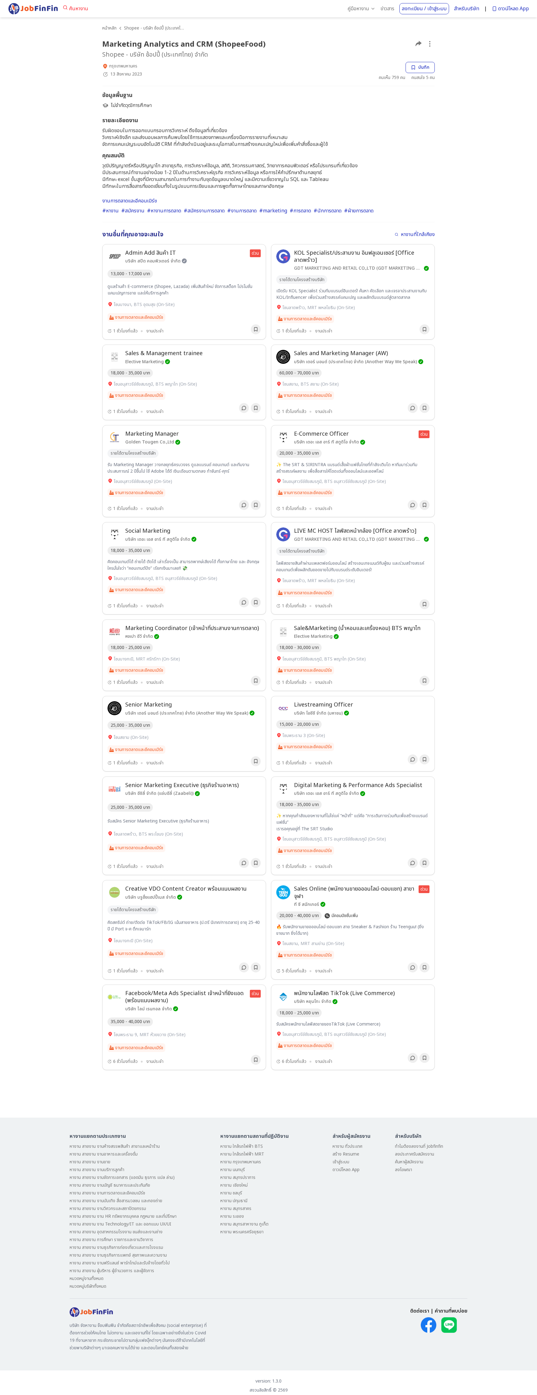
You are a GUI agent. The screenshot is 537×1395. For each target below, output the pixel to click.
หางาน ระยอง (232, 1216)
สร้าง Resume (346, 1154)
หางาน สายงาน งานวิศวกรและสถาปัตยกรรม (108, 1208)
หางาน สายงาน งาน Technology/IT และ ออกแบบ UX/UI (120, 1224)
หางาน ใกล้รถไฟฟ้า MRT (242, 1154)
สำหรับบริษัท (466, 8)
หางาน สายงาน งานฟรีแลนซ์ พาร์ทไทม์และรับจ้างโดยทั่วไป (120, 1263)
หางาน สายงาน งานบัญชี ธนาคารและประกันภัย (110, 1185)
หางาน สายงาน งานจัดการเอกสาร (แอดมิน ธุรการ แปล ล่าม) (122, 1177)
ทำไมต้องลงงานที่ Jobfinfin (419, 1146)
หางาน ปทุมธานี (233, 1201)
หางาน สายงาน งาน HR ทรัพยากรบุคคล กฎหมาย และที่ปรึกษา (123, 1216)
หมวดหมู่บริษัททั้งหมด (88, 1286)
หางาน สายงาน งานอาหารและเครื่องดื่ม (104, 1154)
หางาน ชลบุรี (231, 1193)
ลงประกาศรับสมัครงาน (414, 1154)
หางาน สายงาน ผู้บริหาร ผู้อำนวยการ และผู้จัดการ (112, 1271)
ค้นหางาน (78, 8)
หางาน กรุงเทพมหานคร (240, 1162)
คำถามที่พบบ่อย (451, 1311)
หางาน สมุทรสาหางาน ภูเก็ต (244, 1224)
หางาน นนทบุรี (232, 1169)
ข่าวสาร (387, 8)
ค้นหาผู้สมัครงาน (409, 1162)
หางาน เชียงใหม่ (234, 1185)
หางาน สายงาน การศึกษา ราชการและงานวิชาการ (111, 1239)
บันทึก (423, 67)
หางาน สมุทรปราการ (237, 1177)
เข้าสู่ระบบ (341, 1162)
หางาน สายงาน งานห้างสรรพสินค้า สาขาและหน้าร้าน (115, 1146)
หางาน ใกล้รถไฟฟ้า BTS (241, 1146)
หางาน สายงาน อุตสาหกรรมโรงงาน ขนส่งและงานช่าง (116, 1232)
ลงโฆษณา (403, 1169)
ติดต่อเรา (419, 1311)
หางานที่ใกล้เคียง (418, 234)
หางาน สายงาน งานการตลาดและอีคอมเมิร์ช (107, 1193)
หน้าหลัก (109, 28)
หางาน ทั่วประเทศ (347, 1146)
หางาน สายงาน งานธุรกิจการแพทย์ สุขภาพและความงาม (118, 1255)
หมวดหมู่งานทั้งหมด (86, 1278)
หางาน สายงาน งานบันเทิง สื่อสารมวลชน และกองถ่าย (116, 1201)
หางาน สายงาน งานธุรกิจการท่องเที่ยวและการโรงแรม (116, 1247)
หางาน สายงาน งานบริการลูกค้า (97, 1169)
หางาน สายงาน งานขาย (90, 1162)
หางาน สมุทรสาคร (235, 1208)
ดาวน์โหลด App (513, 8)
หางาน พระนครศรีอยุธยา (242, 1232)
